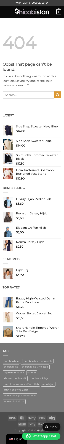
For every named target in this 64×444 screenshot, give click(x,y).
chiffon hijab (11, 366)
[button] (5, 11)
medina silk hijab (40, 378)
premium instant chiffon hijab (21, 384)
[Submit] (57, 94)
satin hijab (48, 384)
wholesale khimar (14, 401)
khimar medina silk (15, 378)
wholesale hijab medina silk (20, 395)
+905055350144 (40, 2)
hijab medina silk (14, 372)
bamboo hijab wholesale (38, 361)
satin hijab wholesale (16, 390)
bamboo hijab (12, 361)
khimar (31, 372)
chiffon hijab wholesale (35, 366)
